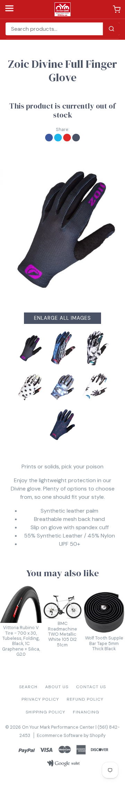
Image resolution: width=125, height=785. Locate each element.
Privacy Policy (40, 699)
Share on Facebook (49, 137)
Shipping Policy (45, 712)
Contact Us (91, 687)
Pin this (67, 137)
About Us (56, 687)
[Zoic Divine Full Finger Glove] (62, 229)
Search (28, 687)
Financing (86, 712)
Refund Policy (85, 699)
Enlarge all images (62, 318)
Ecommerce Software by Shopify (71, 735)
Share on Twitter (58, 137)
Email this (76, 137)
